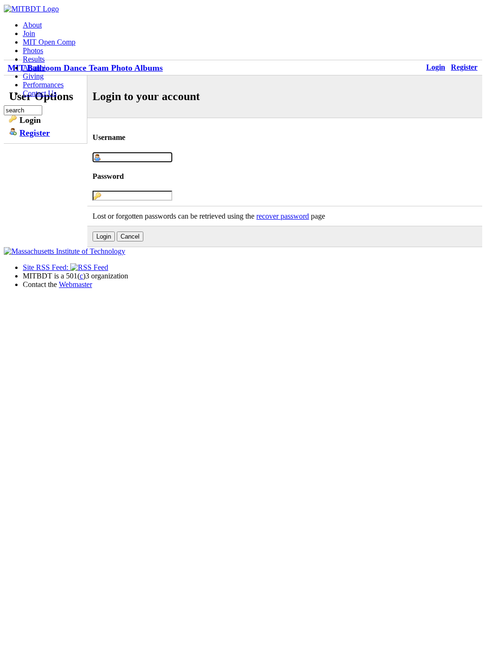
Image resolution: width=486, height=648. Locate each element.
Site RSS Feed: (46, 267)
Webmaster (75, 284)
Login (435, 67)
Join (29, 33)
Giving (33, 76)
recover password (282, 216)
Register (464, 67)
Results (34, 59)
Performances (43, 85)
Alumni (34, 68)
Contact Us (39, 93)
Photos (33, 50)
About (32, 25)
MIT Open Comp (49, 42)
